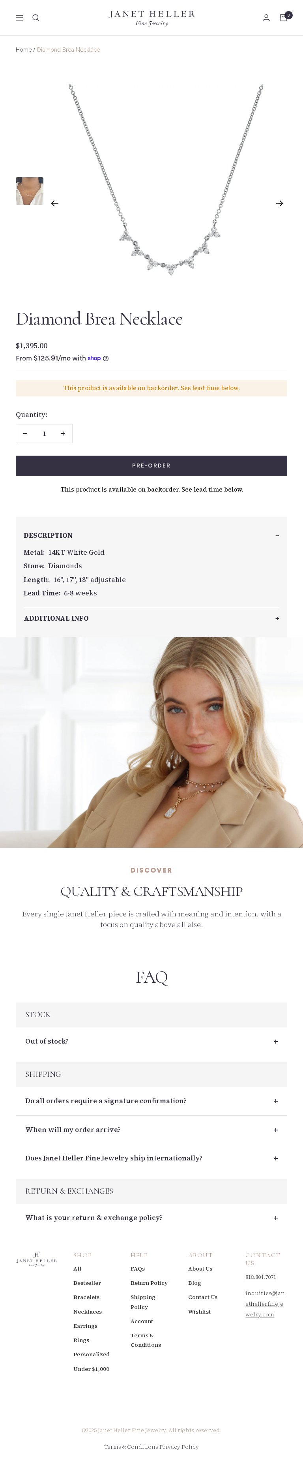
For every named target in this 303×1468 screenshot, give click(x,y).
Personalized (91, 1354)
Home (24, 49)
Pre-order (151, 465)
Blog (194, 1283)
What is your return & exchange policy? (94, 1217)
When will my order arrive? (73, 1129)
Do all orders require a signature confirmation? (106, 1101)
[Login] (266, 17)
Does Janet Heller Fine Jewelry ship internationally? (113, 1158)
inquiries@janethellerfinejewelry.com (265, 1303)
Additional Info (56, 618)
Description (48, 535)
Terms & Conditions (146, 1340)
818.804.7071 (260, 1277)
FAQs (138, 1269)
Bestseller (87, 1283)
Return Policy (149, 1283)
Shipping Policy (143, 1301)
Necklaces (87, 1312)
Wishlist (199, 1312)
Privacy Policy (179, 1447)
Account (142, 1321)
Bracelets (86, 1297)
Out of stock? (47, 1041)
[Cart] (283, 17)
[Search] (35, 17)
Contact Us (202, 1297)
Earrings (85, 1326)
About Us (200, 1269)
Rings (81, 1340)
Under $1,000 (91, 1369)
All (77, 1269)
